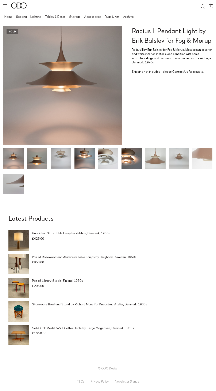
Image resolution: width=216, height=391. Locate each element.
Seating (21, 16)
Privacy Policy (99, 381)
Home (8, 16)
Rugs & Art (112, 16)
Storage (75, 16)
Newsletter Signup (127, 381)
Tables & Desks (55, 16)
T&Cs (80, 381)
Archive (128, 16)
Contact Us (180, 71)
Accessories (92, 16)
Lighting (35, 16)
